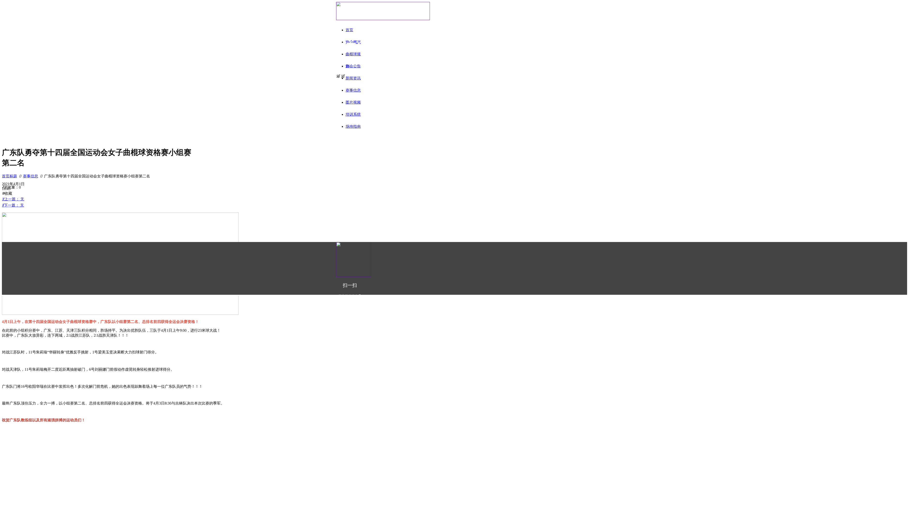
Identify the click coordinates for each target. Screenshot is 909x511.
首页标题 (9, 176)
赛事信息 (30, 176)
